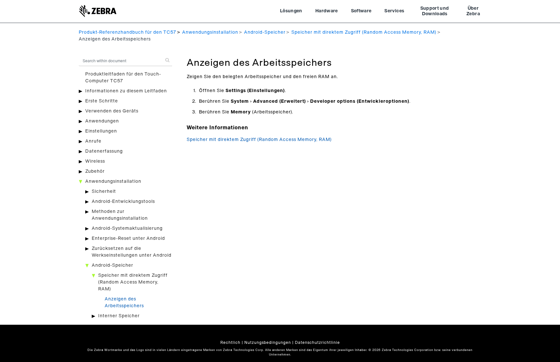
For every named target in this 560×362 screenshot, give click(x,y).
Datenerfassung (104, 151)
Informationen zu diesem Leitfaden (126, 91)
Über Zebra (473, 11)
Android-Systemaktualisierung (127, 228)
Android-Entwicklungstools (123, 201)
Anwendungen (102, 121)
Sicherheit (104, 191)
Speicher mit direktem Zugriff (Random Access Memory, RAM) (364, 32)
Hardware (326, 11)
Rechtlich (230, 342)
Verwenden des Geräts (111, 111)
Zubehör (95, 171)
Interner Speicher (119, 316)
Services (394, 11)
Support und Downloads (434, 11)
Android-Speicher (265, 32)
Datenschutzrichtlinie (317, 342)
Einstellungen (101, 131)
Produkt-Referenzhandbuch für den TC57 (127, 32)
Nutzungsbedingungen (267, 342)
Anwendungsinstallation (210, 32)
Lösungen (291, 11)
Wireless (95, 161)
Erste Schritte (101, 101)
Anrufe (93, 141)
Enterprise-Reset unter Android (128, 238)
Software (361, 11)
